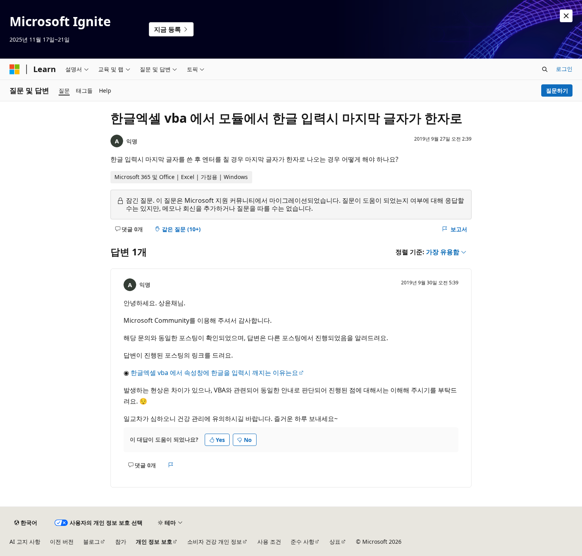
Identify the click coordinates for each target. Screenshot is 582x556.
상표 (334, 541)
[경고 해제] (566, 16)
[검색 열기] (545, 69)
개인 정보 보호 (154, 541)
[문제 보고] (171, 465)
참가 (120, 541)
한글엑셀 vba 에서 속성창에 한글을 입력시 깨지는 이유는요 (214, 372)
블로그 (91, 541)
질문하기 (557, 90)
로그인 (564, 68)
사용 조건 (269, 541)
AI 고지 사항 (25, 541)
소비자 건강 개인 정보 (214, 541)
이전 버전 (62, 541)
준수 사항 (302, 541)
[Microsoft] (15, 69)
